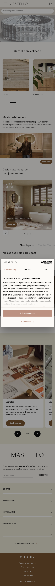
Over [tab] (45, 269)
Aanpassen (26, 321)
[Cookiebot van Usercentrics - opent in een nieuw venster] (41, 262)
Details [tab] (27, 269)
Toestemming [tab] (10, 269)
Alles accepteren (27, 313)
